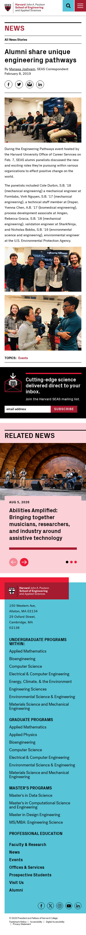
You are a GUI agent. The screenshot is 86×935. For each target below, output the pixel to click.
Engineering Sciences (28, 689)
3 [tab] (75, 562)
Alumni (16, 890)
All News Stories (16, 39)
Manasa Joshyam (22, 69)
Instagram (59, 905)
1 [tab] (67, 562)
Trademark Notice (17, 921)
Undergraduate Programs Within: (38, 641)
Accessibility (36, 921)
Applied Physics (23, 735)
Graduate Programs (31, 719)
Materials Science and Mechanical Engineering (39, 706)
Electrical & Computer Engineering (39, 674)
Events (23, 358)
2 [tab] (71, 562)
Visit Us (16, 882)
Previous (13, 562)
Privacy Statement (22, 924)
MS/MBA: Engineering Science (36, 822)
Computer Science (25, 666)
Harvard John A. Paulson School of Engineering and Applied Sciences (37, 590)
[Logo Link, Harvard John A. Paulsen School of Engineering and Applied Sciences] (25, 7)
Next (24, 562)
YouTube (68, 905)
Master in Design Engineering (34, 815)
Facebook (41, 905)
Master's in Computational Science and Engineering (39, 805)
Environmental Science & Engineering (42, 697)
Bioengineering (22, 659)
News (14, 852)
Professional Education (36, 833)
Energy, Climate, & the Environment (40, 681)
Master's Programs (30, 788)
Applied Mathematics (27, 651)
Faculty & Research (27, 844)
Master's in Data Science (30, 795)
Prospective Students (30, 875)
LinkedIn (78, 905)
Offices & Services (26, 867)
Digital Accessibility (55, 921)
